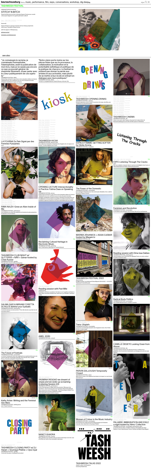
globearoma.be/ (5, 32)
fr (142, 2)
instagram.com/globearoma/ (8, 35)
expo (52, 2)
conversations (62, 2)
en (143, 2)
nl (141, 2)
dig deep (85, 2)
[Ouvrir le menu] (148, 2)
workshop (74, 2)
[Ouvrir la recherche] (146, 2)
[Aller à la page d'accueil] (11, 2)
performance (38, 2)
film (46, 2)
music (28, 2)
